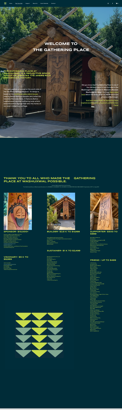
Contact (53, 3)
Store (10, 3)
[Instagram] (108, 3)
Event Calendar (44, 3)
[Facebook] (112, 3)
